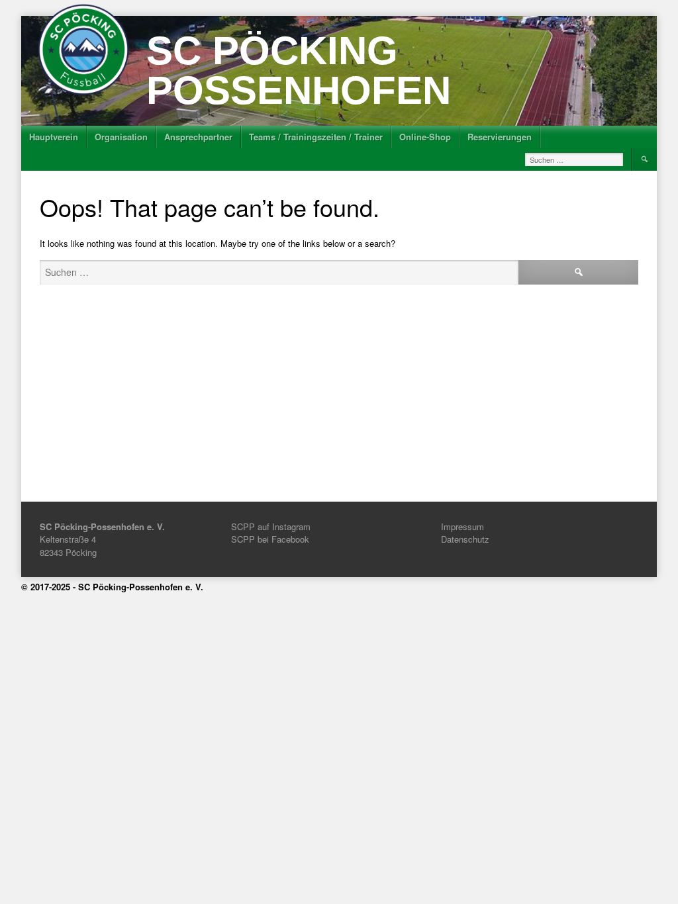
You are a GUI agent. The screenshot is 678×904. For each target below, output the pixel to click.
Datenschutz (465, 539)
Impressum (462, 526)
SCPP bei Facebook (270, 539)
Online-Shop (425, 136)
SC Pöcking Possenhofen (298, 70)
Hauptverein (53, 136)
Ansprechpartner (198, 136)
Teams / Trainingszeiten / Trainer (316, 136)
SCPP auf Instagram (271, 526)
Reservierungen (499, 136)
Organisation (121, 136)
